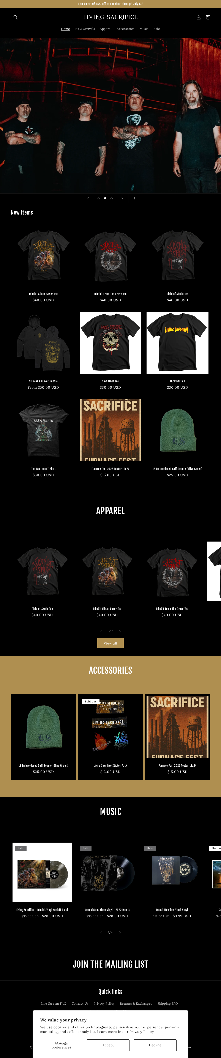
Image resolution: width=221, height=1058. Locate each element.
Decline (155, 1045)
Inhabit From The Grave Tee (110, 294)
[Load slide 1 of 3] (98, 198)
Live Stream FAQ (53, 1003)
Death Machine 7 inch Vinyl (172, 910)
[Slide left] (101, 631)
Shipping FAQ (168, 1003)
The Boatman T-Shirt (43, 469)
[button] (15, 17)
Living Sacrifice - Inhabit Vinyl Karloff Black (42, 910)
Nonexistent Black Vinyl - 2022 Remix (107, 910)
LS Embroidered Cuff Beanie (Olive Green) (177, 469)
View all (110, 643)
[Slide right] (120, 631)
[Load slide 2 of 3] (105, 198)
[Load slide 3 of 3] (111, 198)
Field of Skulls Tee (177, 294)
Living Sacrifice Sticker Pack (110, 765)
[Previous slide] (88, 198)
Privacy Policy (104, 1003)
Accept (108, 1045)
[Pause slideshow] (133, 198)
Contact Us (80, 1003)
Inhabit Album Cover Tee (43, 294)
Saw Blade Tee (110, 381)
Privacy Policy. (142, 1031)
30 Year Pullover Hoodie (43, 381)
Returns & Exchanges (136, 1003)
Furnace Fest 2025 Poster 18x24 (110, 469)
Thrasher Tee (177, 381)
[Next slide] (122, 198)
